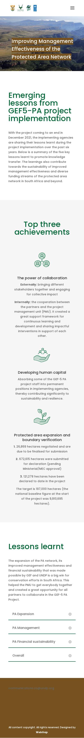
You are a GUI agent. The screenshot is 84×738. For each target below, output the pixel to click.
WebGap (42, 732)
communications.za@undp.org (31, 688)
